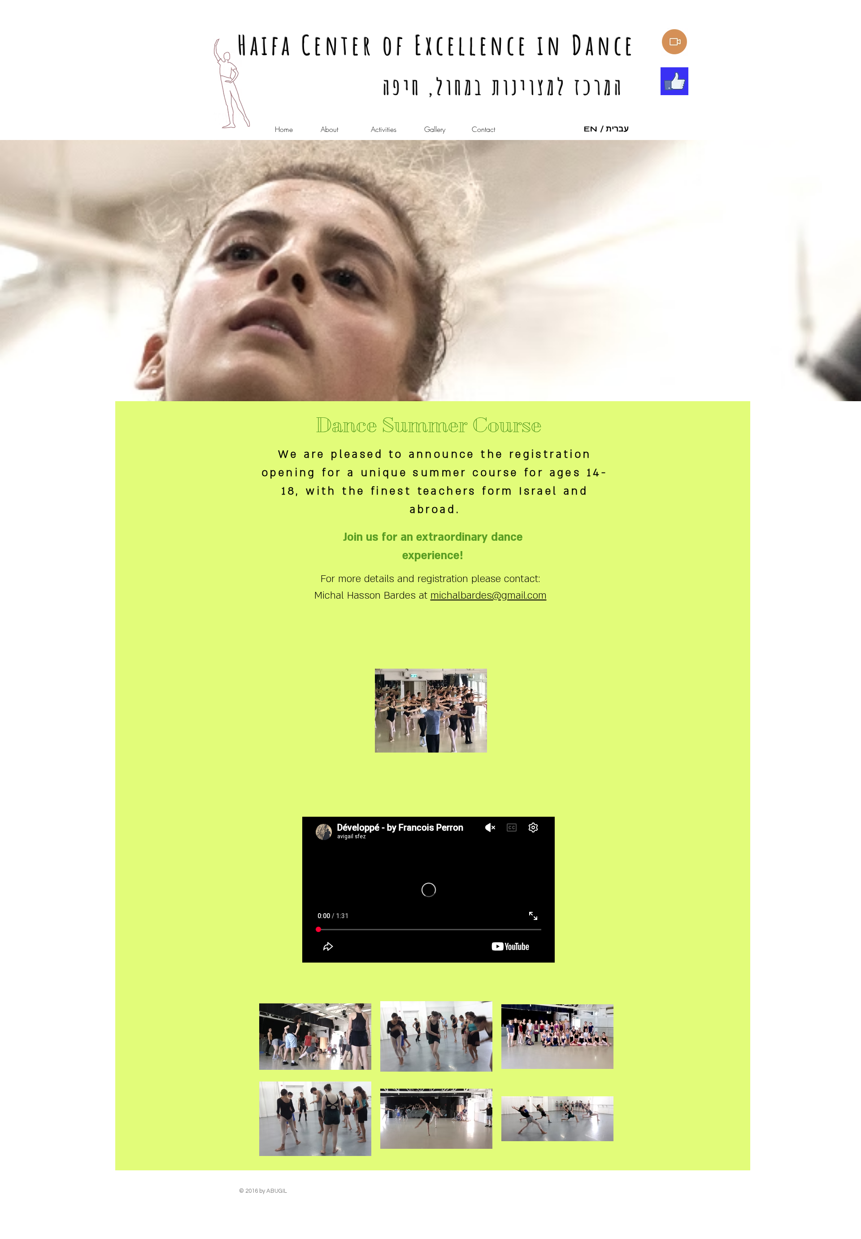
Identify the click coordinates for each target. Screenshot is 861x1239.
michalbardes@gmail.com (488, 595)
